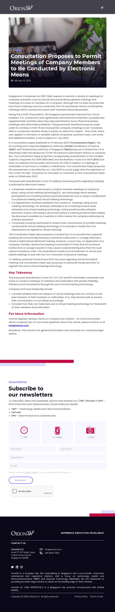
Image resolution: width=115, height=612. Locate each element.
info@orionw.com (19, 325)
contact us (18, 543)
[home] (21, 8)
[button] (102, 8)
